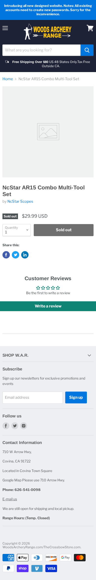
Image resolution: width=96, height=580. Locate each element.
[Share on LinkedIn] (25, 255)
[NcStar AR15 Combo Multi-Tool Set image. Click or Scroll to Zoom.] (48, 131)
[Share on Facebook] (6, 255)
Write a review (48, 306)
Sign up (76, 397)
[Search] (87, 50)
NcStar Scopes (20, 201)
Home (7, 79)
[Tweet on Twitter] (15, 255)
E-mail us (9, 499)
